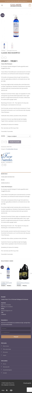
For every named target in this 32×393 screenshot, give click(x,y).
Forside (3, 50)
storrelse (3, 136)
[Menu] (2, 5)
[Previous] (3, 26)
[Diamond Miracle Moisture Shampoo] (24, 271)
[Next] (28, 26)
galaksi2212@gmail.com (6, 310)
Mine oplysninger (7, 349)
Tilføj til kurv (15, 141)
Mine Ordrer (6, 346)
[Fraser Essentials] (6, 158)
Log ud (4, 355)
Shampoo (16, 149)
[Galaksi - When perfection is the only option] (16, 5)
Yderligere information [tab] (7, 176)
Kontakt (5, 373)
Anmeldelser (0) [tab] (5, 183)
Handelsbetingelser (7, 370)
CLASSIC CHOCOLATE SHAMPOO (6, 283)
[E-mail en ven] (5, 165)
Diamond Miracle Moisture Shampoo (23, 283)
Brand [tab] (3, 179)
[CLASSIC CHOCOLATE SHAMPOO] (8, 271)
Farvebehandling (12, 50)
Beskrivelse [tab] (4, 173)
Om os (4, 363)
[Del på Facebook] (2, 165)
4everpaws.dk (6, 366)
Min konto (5, 352)
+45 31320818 (9, 306)
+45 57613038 (7, 304)
